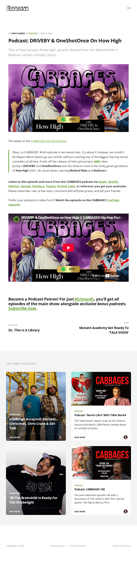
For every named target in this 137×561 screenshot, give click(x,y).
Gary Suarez (18, 33)
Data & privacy (57, 545)
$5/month (84, 299)
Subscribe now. (22, 308)
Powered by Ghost (122, 545)
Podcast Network (78, 545)
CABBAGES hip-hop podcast (48, 141)
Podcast (33, 33)
